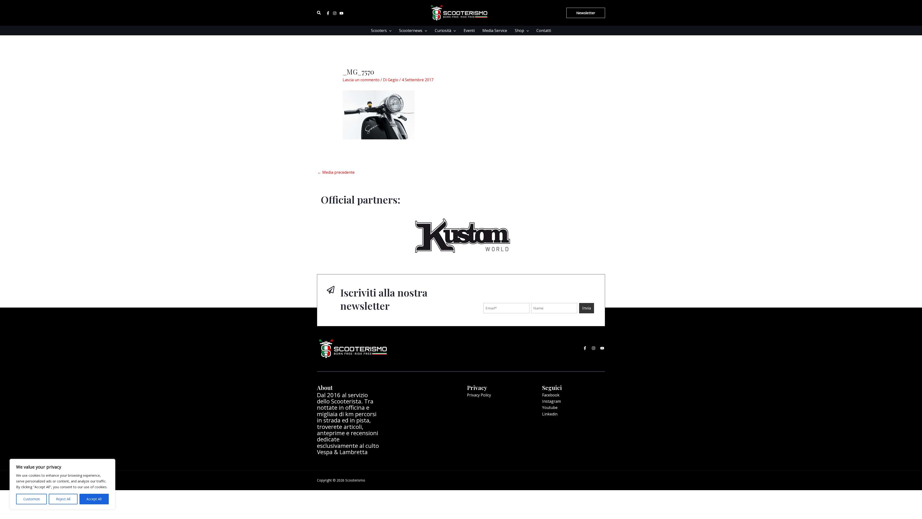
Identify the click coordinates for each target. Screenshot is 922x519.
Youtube (550, 407)
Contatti (543, 30)
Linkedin (550, 414)
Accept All (94, 499)
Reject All (63, 499)
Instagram (551, 401)
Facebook (550, 395)
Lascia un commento (361, 79)
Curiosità (443, 30)
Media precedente (336, 172)
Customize (31, 499)
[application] (389, 30)
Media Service (494, 30)
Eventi (469, 30)
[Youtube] (341, 13)
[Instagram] (335, 13)
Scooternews (410, 30)
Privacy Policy (479, 395)
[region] (62, 484)
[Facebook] (328, 13)
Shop (519, 30)
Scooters (379, 30)
